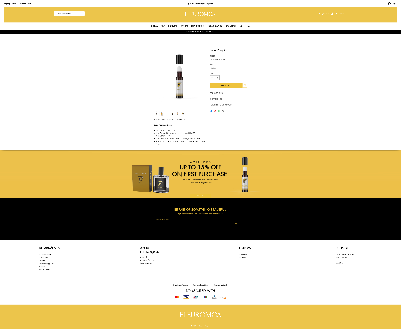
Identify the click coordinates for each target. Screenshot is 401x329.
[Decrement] (211, 77)
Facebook (243, 257)
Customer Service (26, 4)
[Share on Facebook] (211, 111)
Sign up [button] (189, 4)
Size (212, 64)
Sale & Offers (44, 269)
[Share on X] (223, 111)
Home (156, 41)
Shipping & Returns (10, 4)
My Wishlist (324, 14)
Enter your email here (162, 219)
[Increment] (217, 77)
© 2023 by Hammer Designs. (200, 326)
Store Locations (146, 263)
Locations (341, 14)
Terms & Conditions (200, 285)
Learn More (339, 263)
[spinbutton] (214, 77)
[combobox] (228, 68)
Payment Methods (220, 285)
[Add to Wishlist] (244, 85)
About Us (143, 257)
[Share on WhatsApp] (219, 111)
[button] (332, 13)
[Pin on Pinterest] (215, 111)
